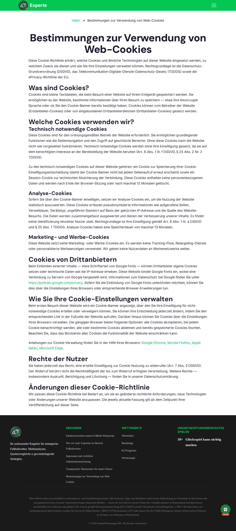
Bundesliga (127, 443)
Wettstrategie (128, 457)
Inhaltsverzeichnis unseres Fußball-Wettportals (90, 435)
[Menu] (214, 5)
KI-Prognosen (129, 450)
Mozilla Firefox (178, 343)
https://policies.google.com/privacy (56, 283)
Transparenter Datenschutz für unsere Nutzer (89, 468)
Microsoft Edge (51, 348)
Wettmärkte (128, 435)
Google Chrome (153, 343)
